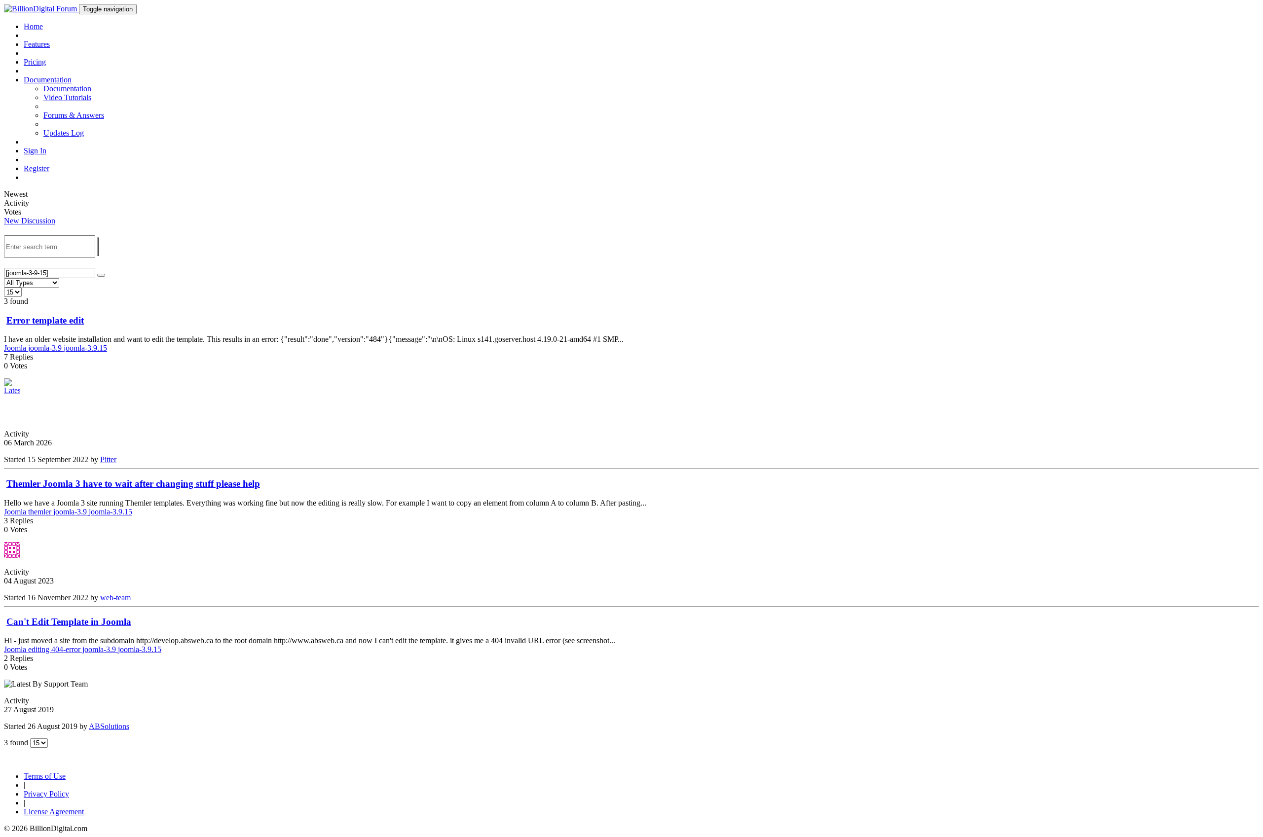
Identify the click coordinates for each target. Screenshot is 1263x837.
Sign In (35, 150)
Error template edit (45, 320)
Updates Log (63, 133)
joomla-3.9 (46, 348)
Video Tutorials (67, 97)
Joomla (16, 348)
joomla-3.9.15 (85, 348)
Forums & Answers (73, 115)
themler (40, 512)
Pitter (108, 459)
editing (39, 649)
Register (36, 168)
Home (33, 26)
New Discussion (29, 221)
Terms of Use (45, 776)
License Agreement (54, 811)
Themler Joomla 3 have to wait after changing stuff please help (133, 483)
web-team (115, 597)
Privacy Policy (46, 794)
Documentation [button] (48, 79)
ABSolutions (109, 726)
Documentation (67, 88)
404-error (66, 649)
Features (37, 44)
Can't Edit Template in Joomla (68, 622)
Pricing (35, 62)
